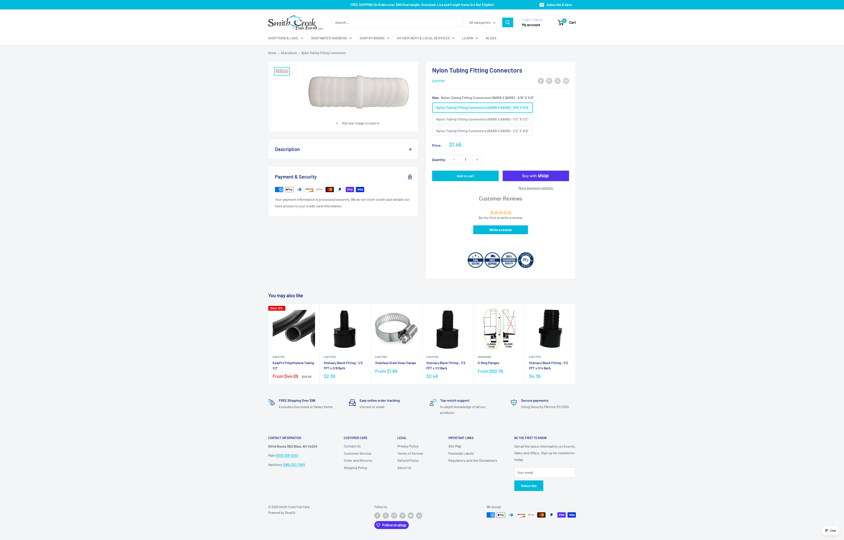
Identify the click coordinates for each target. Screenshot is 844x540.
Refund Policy (408, 460)
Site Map (454, 446)
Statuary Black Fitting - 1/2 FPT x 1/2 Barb (445, 365)
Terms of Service (410, 453)
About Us (404, 467)
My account (531, 24)
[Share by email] (566, 80)
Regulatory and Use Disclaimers (472, 460)
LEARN (467, 38)
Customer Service (357, 453)
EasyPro (438, 81)
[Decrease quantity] (453, 159)
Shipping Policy (355, 467)
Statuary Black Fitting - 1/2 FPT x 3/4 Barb (548, 365)
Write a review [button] (500, 230)
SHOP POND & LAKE (283, 38)
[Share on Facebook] (541, 80)
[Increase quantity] (477, 159)
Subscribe (529, 485)
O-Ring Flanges (488, 363)
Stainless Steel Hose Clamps (395, 363)
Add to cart (465, 176)
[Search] (507, 22)
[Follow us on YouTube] (411, 515)
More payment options (535, 188)
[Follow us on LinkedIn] (419, 515)
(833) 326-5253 (287, 455)
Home (272, 53)
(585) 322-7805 (294, 464)
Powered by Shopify (281, 512)
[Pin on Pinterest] (549, 80)
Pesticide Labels (461, 453)
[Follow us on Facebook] (377, 515)
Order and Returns (358, 460)
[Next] (576, 344)
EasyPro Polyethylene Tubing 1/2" (293, 365)
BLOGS (491, 38)
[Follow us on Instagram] (394, 515)
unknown (484, 357)
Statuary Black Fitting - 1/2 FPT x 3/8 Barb (343, 365)
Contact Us (352, 446)
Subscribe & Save (559, 5)
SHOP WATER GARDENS (329, 38)
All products (289, 53)
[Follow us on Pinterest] (402, 515)
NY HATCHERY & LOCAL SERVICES (423, 38)
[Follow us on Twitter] (386, 515)
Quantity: (439, 159)
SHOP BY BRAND (372, 38)
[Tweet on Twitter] (558, 80)
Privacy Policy (407, 446)
